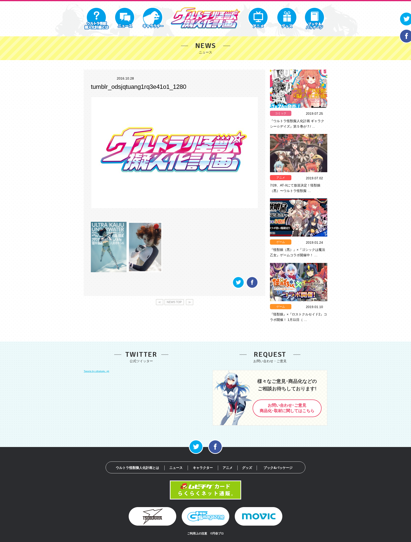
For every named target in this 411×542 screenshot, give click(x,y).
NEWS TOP (174, 302)
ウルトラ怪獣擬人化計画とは (137, 468)
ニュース (176, 468)
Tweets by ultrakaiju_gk (96, 371)
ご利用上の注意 (197, 533)
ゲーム (280, 242)
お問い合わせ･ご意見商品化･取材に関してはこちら (287, 408)
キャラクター (203, 468)
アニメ (280, 177)
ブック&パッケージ (278, 468)
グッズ (247, 468)
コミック (280, 113)
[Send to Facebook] (252, 287)
